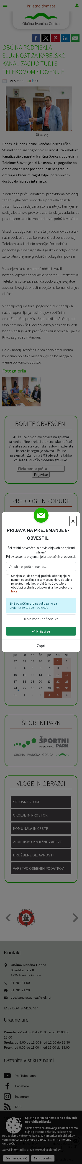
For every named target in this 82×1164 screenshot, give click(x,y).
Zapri (41, 645)
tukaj (14, 591)
